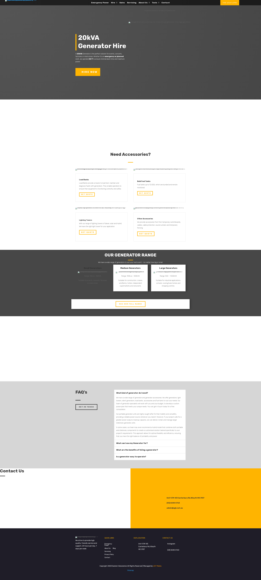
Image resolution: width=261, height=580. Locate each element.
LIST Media (157, 566)
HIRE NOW (89, 71)
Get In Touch (86, 407)
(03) (173, 550)
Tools (154, 3)
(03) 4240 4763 (230, 2)
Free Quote (172, 135)
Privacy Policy (109, 554)
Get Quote (87, 194)
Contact (165, 3)
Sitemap (130, 570)
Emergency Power (100, 3)
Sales (122, 3)
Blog (114, 548)
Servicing (131, 3)
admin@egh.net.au (175, 508)
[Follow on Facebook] (192, 482)
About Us (143, 3)
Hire (113, 3)
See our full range (130, 304)
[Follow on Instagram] (198, 482)
